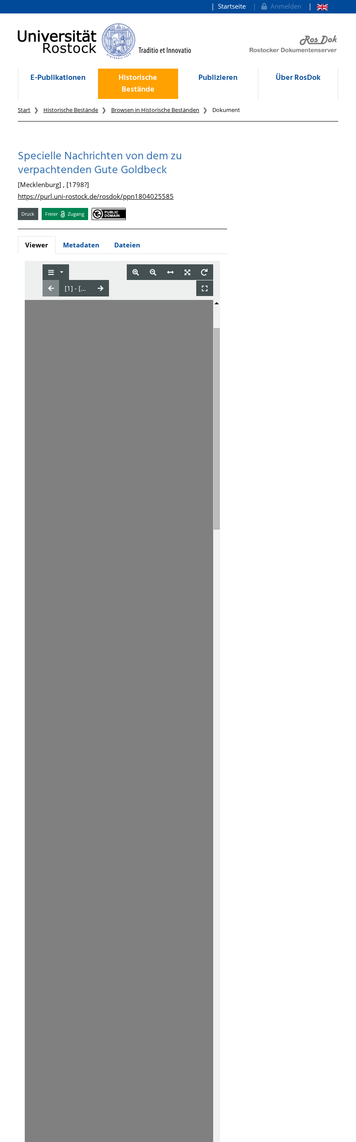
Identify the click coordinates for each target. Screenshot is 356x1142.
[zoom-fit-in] (187, 272)
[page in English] (318, 6)
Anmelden (284, 6)
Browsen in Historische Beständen (155, 110)
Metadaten (81, 244)
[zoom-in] (136, 272)
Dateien (127, 244)
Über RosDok (298, 78)
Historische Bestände (138, 84)
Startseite (232, 6)
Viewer (36, 244)
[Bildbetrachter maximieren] (204, 288)
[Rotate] (204, 272)
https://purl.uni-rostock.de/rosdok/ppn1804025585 (96, 196)
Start (24, 110)
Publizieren (217, 78)
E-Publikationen (58, 78)
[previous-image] (51, 288)
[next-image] (100, 288)
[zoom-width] (170, 272)
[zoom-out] (153, 272)
